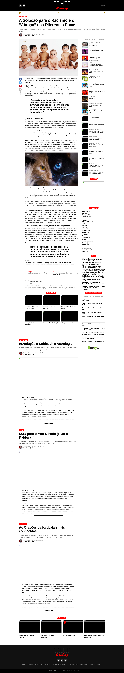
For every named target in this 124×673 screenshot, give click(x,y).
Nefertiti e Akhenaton (92, 277)
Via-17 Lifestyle (86, 250)
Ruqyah (84, 246)
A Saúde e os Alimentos (90, 265)
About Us (47, 664)
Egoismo (36, 268)
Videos (69, 13)
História (92, 274)
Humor (83, 223)
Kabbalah (42, 268)
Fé (88, 274)
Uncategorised (86, 248)
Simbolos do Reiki (97, 285)
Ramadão (92, 282)
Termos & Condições (95, 664)
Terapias (84, 244)
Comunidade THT (81, 13)
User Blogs (102, 286)
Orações (84, 236)
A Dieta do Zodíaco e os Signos (96, 321)
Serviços (37, 664)
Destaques (85, 215)
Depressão (94, 270)
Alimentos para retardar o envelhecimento (92, 261)
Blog (74, 13)
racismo (57, 268)
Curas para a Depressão (87, 270)
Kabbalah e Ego (50, 268)
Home (31, 13)
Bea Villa (84, 307)
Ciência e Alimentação (93, 269)
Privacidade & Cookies (81, 664)
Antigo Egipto (85, 264)
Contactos (71, 664)
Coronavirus (102, 269)
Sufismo (84, 243)
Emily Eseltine (85, 299)
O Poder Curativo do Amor (96, 296)
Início (23, 664)
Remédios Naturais (87, 241)
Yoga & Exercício (86, 221)
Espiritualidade (46, 13)
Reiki (83, 239)
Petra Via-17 (85, 296)
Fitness (63, 13)
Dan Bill (84, 303)
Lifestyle (84, 229)
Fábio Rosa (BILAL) (29, 35)
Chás (98, 267)
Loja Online (91, 13)
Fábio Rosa (85, 274)
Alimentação (55, 13)
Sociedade (84, 230)
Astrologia (84, 218)
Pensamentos (85, 237)
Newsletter (85, 234)
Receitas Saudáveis (94, 284)
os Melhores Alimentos (93, 278)
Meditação (84, 232)
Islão (83, 225)
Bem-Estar (37, 13)
